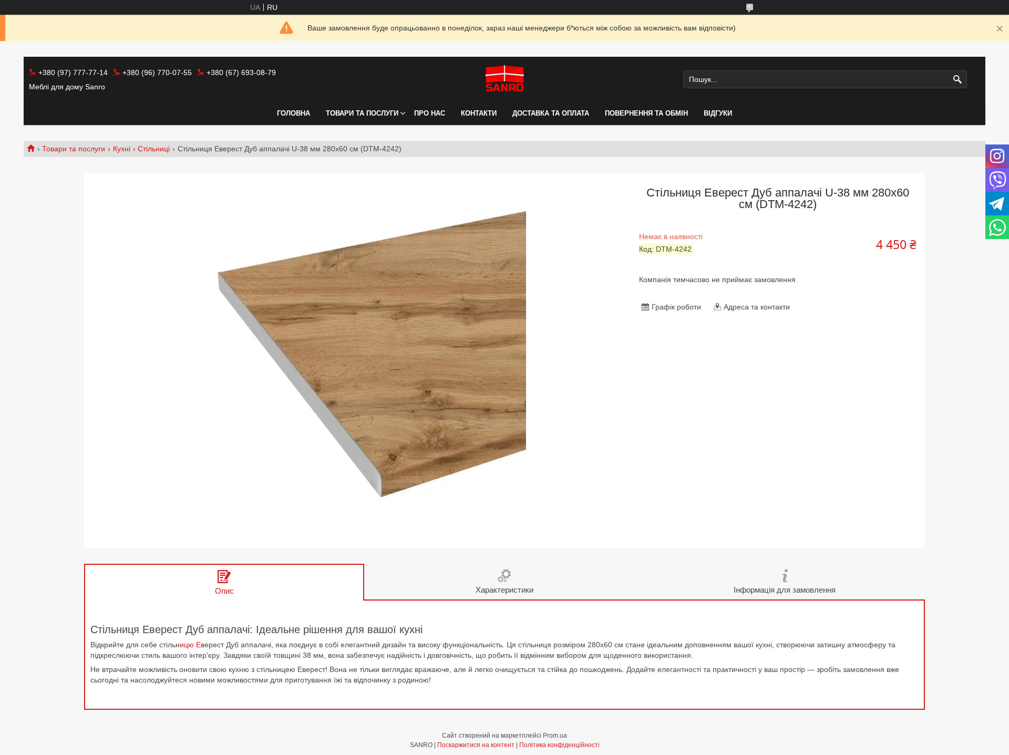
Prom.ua (555, 735)
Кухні (121, 148)
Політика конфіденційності (559, 745)
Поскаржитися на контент (475, 745)
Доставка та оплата (550, 113)
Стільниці (154, 148)
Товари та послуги (362, 113)
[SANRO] (504, 79)
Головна (293, 113)
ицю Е (190, 644)
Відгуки (718, 113)
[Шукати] (958, 79)
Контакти (479, 113)
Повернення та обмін (646, 113)
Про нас (429, 113)
